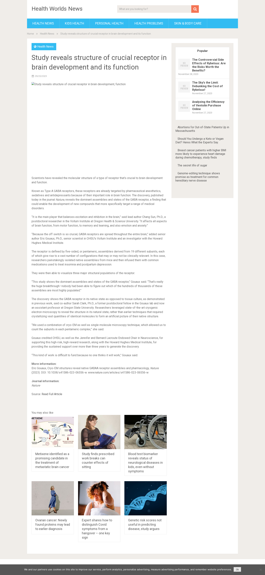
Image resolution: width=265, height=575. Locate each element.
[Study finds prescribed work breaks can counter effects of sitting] (99, 432)
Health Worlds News (57, 9)
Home (30, 33)
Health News (43, 23)
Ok (237, 569)
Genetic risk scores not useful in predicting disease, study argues (145, 524)
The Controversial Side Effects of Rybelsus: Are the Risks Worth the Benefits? (209, 65)
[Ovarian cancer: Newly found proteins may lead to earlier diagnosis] (53, 498)
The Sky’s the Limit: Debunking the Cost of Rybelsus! (207, 86)
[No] (260, 569)
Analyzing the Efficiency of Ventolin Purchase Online (208, 105)
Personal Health (109, 23)
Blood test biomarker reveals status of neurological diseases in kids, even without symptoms (145, 462)
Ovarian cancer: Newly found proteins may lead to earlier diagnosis (52, 524)
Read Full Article (52, 394)
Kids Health (74, 23)
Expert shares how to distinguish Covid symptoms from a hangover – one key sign (97, 528)
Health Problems (148, 23)
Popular (202, 51)
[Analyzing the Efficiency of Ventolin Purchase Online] (184, 111)
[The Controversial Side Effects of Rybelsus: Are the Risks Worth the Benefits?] (184, 69)
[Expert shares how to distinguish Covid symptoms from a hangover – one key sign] (99, 498)
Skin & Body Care (188, 23)
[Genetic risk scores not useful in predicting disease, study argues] (145, 498)
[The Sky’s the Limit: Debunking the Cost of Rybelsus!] (184, 92)
